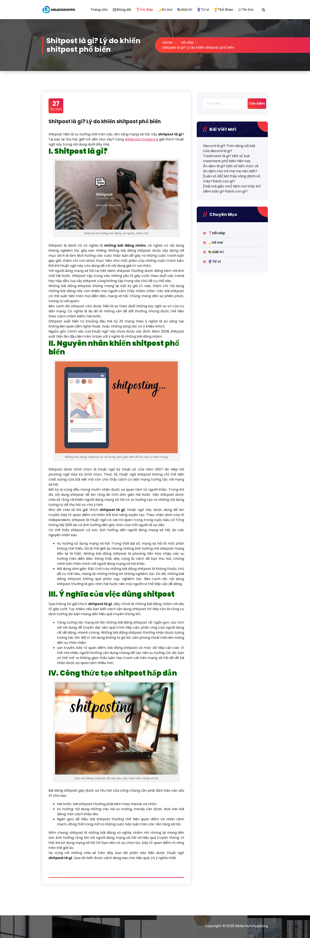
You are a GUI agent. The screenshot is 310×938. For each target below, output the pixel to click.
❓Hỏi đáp (144, 9)
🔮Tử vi (203, 9)
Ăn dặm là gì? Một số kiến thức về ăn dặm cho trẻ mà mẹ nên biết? (230, 169)
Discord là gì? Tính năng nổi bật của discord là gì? (229, 148)
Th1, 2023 (56, 105)
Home (167, 42)
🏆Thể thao (223, 9)
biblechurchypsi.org (141, 139)
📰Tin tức (246, 9)
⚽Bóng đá (121, 9)
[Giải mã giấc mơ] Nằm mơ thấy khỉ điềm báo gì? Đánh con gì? (232, 189)
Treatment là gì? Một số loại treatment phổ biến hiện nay (227, 158)
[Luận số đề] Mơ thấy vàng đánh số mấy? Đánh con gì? (231, 179)
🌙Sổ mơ (165, 9)
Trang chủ (99, 9)
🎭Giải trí (184, 9)
